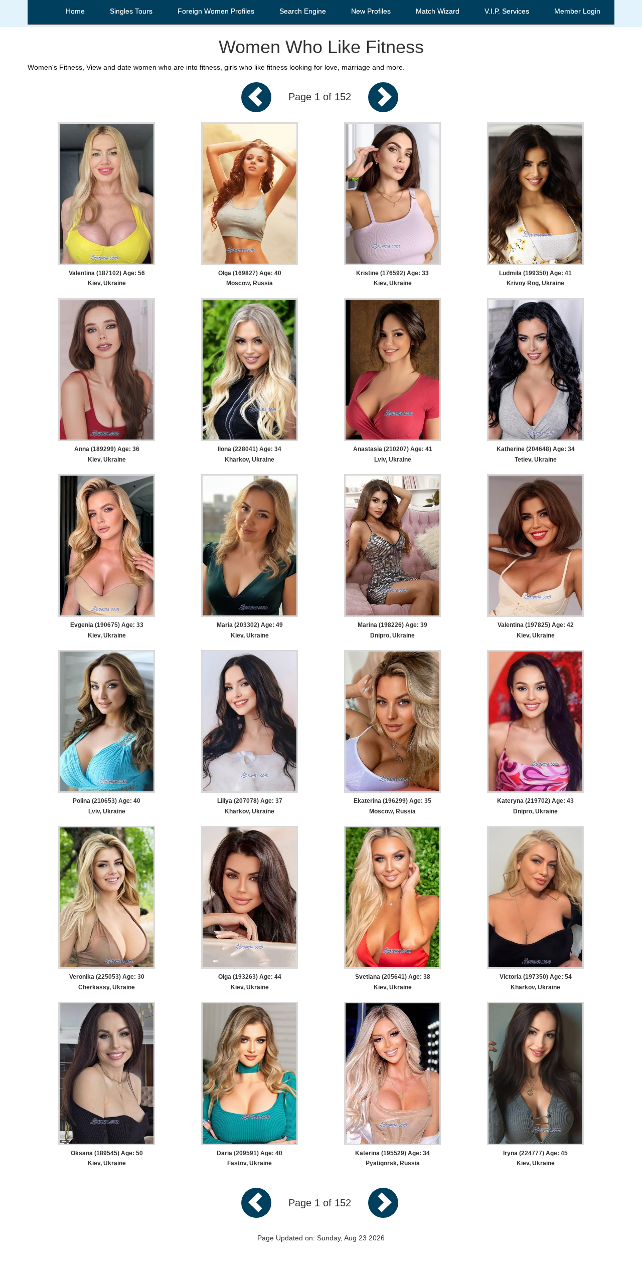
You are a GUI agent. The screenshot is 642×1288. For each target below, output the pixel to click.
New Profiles (371, 11)
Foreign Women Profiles (216, 11)
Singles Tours (131, 11)
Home (75, 11)
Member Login (577, 11)
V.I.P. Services (507, 11)
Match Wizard (437, 11)
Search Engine (302, 11)
